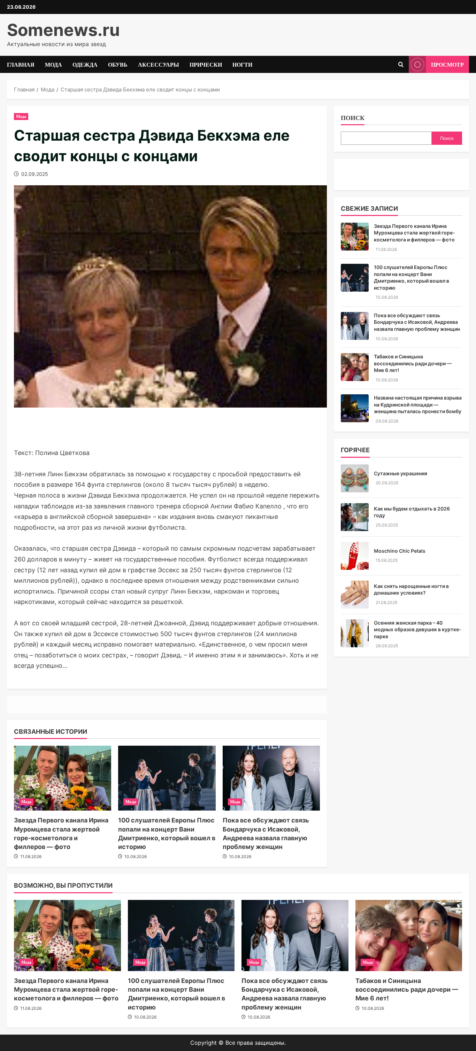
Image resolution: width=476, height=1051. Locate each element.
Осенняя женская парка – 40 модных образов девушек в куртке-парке (417, 629)
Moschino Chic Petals (399, 551)
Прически (206, 64)
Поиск (352, 117)
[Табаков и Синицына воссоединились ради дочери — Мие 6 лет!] (355, 367)
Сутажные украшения (400, 473)
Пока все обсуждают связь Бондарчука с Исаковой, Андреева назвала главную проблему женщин (417, 322)
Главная (20, 64)
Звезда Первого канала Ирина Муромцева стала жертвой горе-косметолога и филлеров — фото (414, 233)
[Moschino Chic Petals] (355, 556)
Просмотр (447, 64)
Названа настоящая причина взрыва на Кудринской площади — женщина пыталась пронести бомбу (418, 404)
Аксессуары (158, 64)
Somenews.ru (63, 30)
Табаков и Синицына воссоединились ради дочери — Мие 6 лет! (413, 363)
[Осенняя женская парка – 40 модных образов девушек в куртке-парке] (355, 633)
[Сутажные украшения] (355, 478)
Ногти (242, 64)
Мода (53, 64)
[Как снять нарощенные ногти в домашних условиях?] (355, 595)
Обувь (118, 64)
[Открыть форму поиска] (401, 64)
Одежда (85, 64)
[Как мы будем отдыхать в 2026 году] (355, 517)
